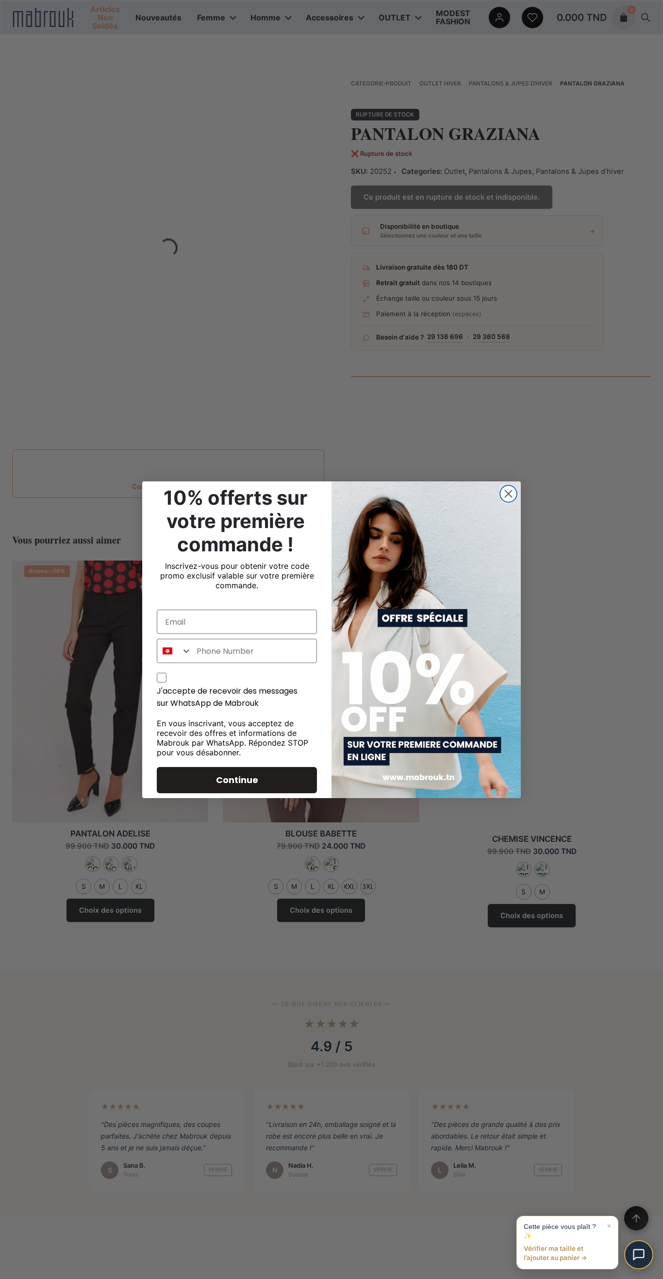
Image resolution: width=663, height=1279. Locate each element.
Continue (237, 780)
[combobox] (174, 651)
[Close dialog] (508, 493)
